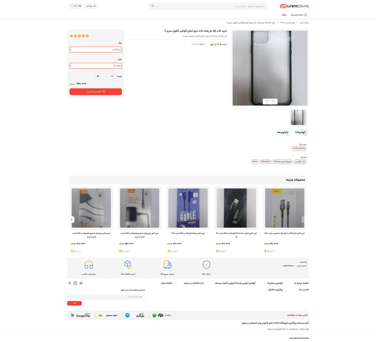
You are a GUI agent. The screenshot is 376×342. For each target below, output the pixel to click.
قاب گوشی (300, 161)
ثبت (74, 303)
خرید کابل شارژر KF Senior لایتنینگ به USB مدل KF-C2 (236, 235)
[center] (153, 6)
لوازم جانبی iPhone (288, 22)
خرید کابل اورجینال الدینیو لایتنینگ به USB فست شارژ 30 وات (139, 235)
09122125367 (288, 266)
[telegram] (80, 284)
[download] (109, 315)
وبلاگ (284, 15)
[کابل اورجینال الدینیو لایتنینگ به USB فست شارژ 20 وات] (91, 208)
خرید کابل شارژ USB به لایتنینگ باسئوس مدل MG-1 (285, 233)
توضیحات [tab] (300, 132)
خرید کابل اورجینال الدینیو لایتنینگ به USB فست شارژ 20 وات (91, 235)
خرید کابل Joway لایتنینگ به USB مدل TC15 (188, 233)
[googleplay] (82, 315)
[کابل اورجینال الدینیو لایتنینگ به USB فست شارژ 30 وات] (139, 208)
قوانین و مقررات (275, 283)
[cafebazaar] (163, 315)
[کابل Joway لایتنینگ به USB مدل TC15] (188, 208)
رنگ (120, 43)
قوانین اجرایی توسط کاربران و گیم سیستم (235, 283)
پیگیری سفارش (275, 290)
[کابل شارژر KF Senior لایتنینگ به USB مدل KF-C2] (236, 208)
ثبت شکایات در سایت (193, 283)
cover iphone (299, 148)
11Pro (255, 161)
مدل (120, 59)
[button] (304, 219)
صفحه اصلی (304, 22)
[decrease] (112, 76)
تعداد (119, 76)
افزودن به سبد (94, 91)
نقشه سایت (166, 283)
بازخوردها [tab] (282, 132)
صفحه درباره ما (301, 283)
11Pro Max (265, 161)
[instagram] (75, 284)
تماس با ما (304, 290)
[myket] (136, 315)
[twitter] (69, 284)
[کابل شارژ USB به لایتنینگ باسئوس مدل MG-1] (285, 208)
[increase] (98, 76)
